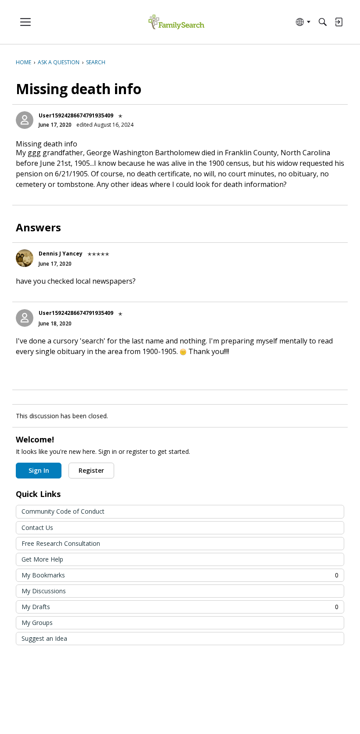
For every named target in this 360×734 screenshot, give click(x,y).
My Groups (37, 622)
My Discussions (44, 591)
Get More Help (42, 559)
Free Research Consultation (61, 543)
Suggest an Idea (44, 638)
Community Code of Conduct (63, 511)
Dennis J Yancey (61, 253)
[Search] (323, 22)
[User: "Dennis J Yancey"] (24, 258)
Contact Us (37, 527)
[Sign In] (338, 22)
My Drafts (180, 607)
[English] (176, 22)
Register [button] (91, 470)
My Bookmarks (180, 575)
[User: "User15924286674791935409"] (24, 120)
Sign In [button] (39, 470)
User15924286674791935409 (76, 115)
